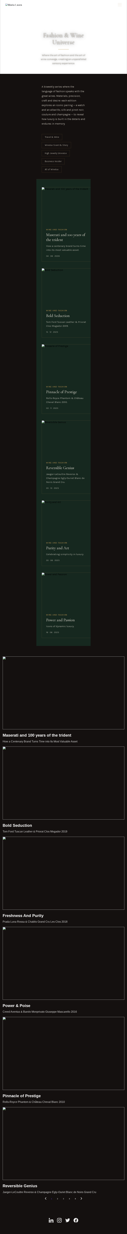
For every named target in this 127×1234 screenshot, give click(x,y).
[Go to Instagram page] (59, 1220)
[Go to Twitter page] (67, 1220)
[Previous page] (46, 1199)
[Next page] (81, 1199)
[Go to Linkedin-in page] (51, 1220)
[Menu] (120, 4)
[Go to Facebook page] (76, 1220)
